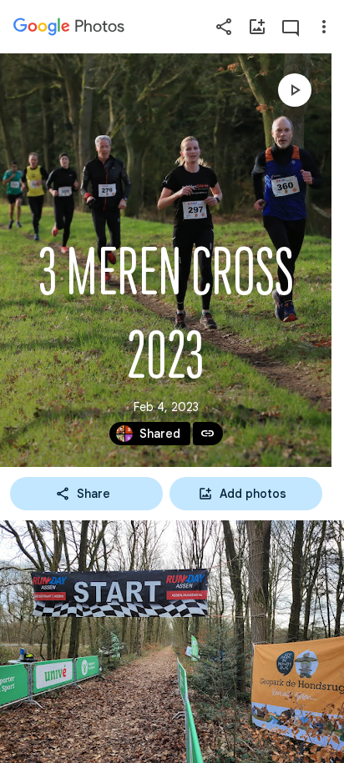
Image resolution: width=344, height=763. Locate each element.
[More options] (324, 26)
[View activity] (290, 26)
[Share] (223, 26)
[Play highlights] (295, 90)
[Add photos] (257, 26)
